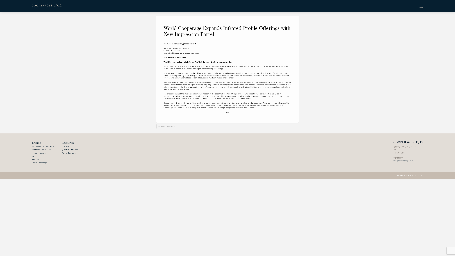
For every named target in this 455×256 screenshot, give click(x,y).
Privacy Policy (403, 175)
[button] (420, 5)
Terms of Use (417, 175)
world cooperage (166, 126)
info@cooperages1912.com (403, 161)
